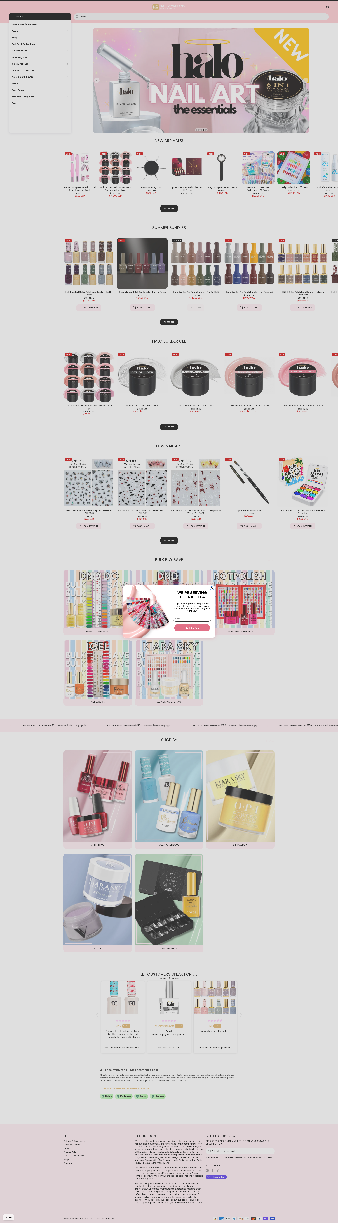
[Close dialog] (212, 588)
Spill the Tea (192, 628)
